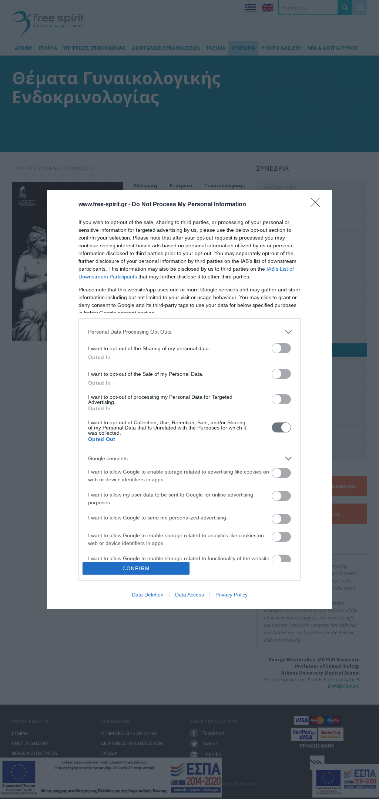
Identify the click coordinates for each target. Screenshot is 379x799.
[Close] (318, 205)
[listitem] (189, 332)
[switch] (281, 348)
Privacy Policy (231, 595)
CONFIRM (136, 568)
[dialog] (189, 399)
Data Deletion (148, 595)
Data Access (189, 595)
